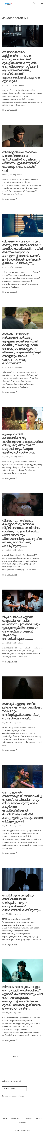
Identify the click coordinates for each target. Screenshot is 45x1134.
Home (5, 1119)
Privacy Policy (15, 1119)
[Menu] (41, 3)
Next (15, 1056)
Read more (20, 105)
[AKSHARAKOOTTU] (8, 3)
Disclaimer (28, 1119)
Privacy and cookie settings (13, 1096)
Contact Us (22, 1122)
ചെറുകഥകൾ (11, 110)
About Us (39, 1119)
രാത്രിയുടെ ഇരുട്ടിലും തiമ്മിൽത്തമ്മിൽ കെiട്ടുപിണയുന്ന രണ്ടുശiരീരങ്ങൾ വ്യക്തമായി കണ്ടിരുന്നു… (21, 903)
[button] (34, 3)
